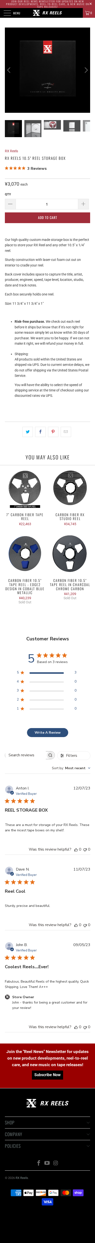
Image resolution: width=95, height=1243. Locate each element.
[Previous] (9, 70)
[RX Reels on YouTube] (47, 1163)
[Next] (85, 70)
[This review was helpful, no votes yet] (76, 849)
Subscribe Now (47, 1074)
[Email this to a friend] (66, 432)
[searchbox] (25, 755)
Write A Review (48, 732)
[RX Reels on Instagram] (55, 1163)
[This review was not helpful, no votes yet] (85, 849)
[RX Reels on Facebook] (38, 1163)
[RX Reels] (47, 13)
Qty (8, 194)
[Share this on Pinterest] (53, 432)
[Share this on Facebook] (40, 432)
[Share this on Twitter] (27, 432)
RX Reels (11, 151)
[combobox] (71, 768)
